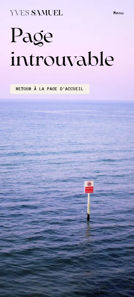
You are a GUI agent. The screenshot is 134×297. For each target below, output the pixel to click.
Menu (119, 12)
